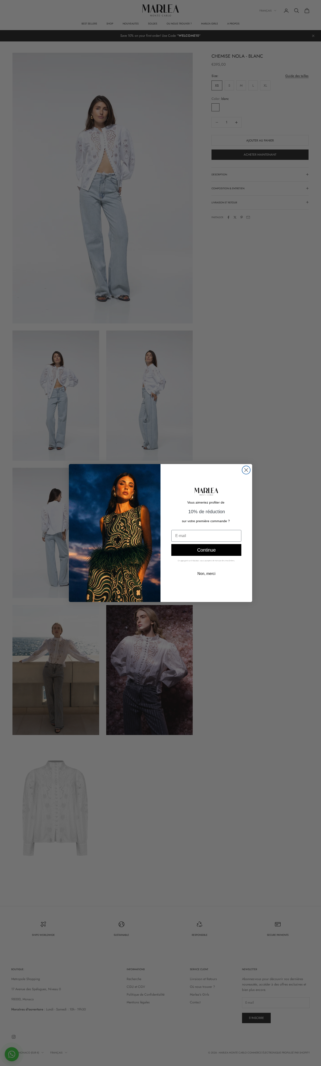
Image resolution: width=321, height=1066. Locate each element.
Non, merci (206, 574)
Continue (206, 550)
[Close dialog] (246, 470)
